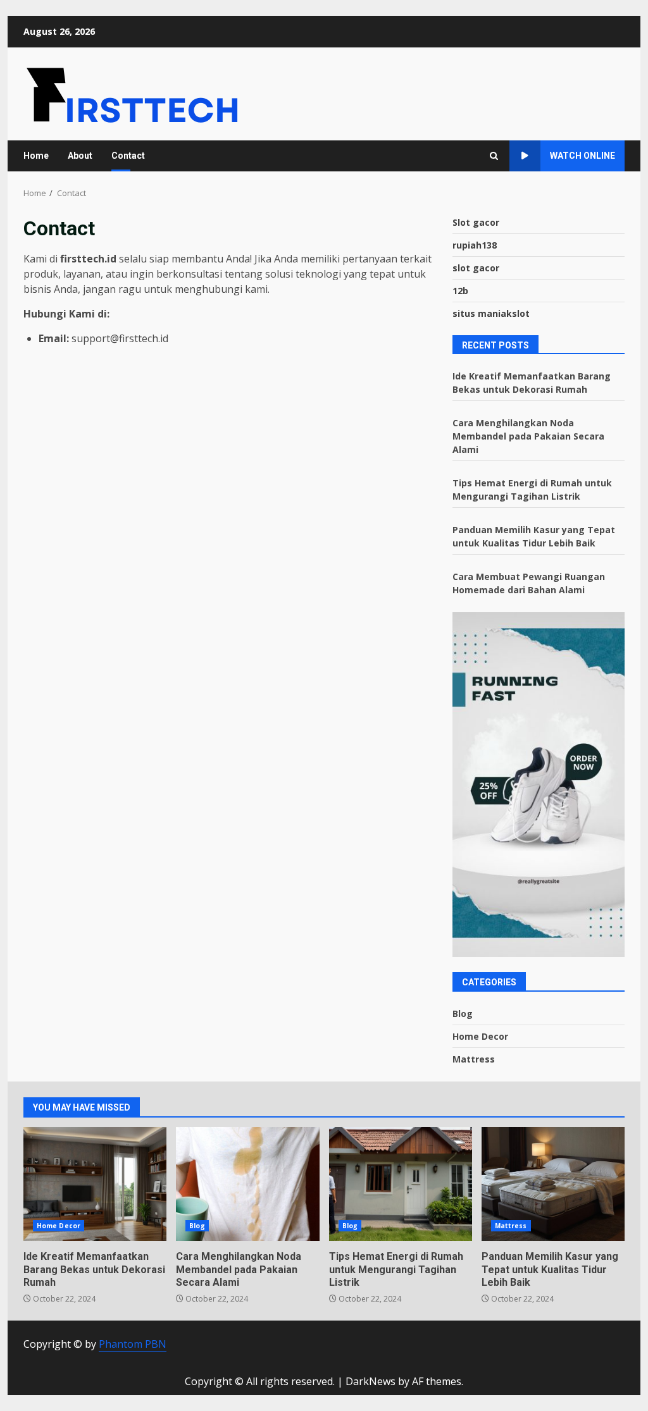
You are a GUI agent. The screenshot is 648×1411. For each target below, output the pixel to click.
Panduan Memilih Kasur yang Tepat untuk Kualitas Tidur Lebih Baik (553, 1184)
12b (460, 291)
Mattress (473, 1059)
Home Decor (480, 1036)
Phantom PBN (132, 1344)
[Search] (494, 156)
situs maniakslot (491, 313)
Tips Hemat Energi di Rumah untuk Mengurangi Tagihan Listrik (400, 1184)
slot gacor (475, 268)
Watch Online (582, 156)
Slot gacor (475, 222)
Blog (462, 1013)
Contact (128, 156)
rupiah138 (474, 245)
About (80, 156)
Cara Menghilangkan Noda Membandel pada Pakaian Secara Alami (528, 436)
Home (36, 156)
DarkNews (371, 1381)
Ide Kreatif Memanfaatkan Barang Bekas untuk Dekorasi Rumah (94, 1184)
